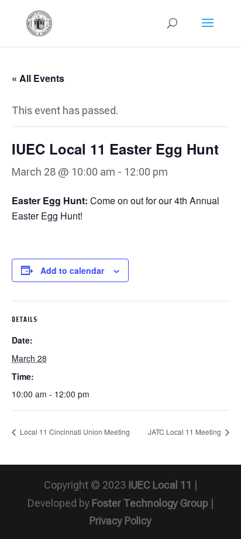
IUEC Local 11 (160, 485)
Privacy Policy (120, 520)
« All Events (38, 78)
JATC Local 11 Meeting (185, 432)
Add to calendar (72, 270)
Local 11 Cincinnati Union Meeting (74, 432)
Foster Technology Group (150, 503)
